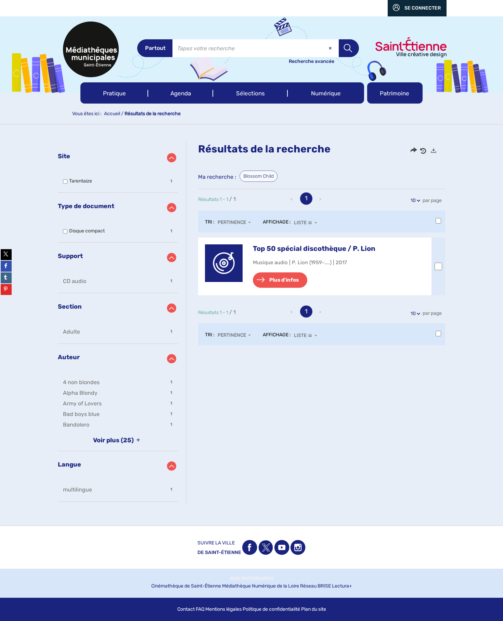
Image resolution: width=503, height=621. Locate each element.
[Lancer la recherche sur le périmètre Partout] (349, 48)
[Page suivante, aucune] (320, 199)
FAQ (200, 609)
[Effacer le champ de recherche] (331, 48)
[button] (114, 93)
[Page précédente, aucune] (292, 199)
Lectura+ (342, 586)
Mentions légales (223, 609)
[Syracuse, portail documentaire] (91, 49)
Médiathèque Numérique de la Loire (260, 586)
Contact (186, 609)
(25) (114, 440)
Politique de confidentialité (271, 609)
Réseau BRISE (315, 586)
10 (413, 200)
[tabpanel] (251, 323)
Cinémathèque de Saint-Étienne (186, 586)
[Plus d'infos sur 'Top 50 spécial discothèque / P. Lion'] (224, 263)
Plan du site (313, 609)
